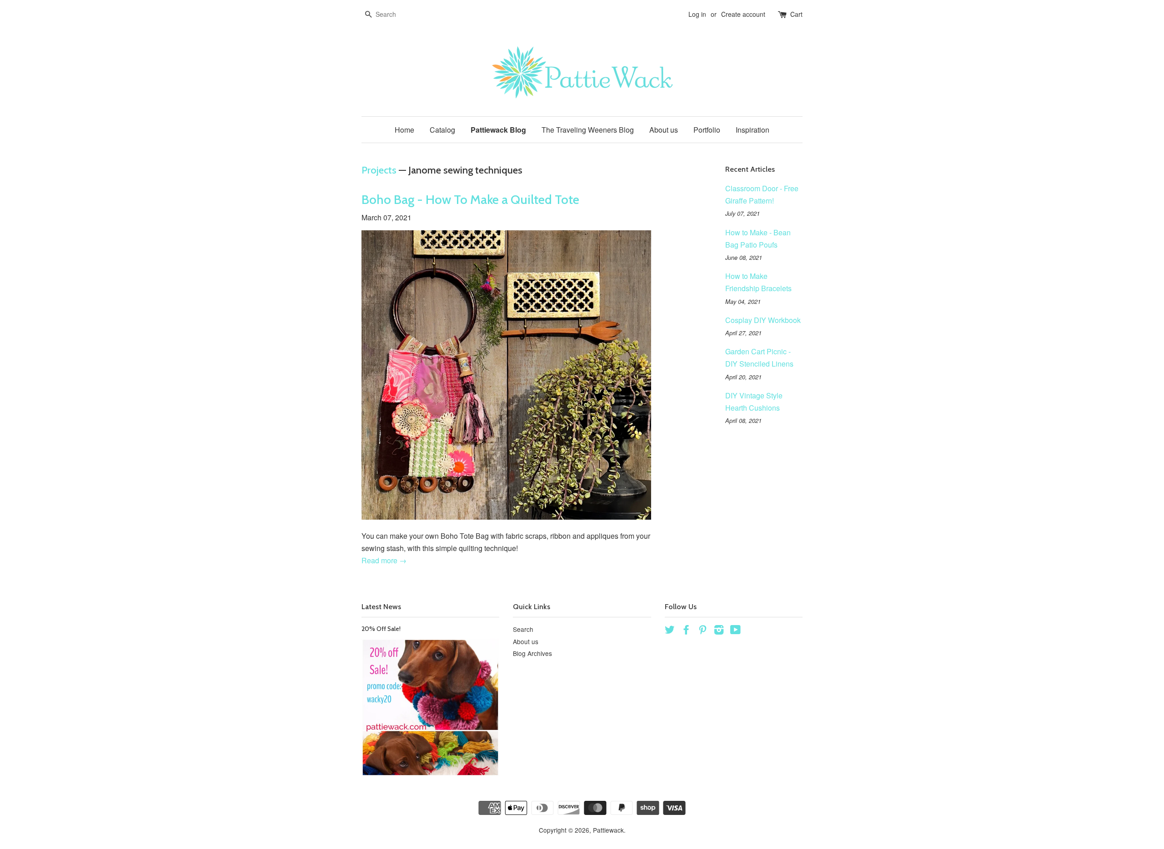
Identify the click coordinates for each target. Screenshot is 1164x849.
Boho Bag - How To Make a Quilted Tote (470, 199)
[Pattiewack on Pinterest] (702, 631)
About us (663, 129)
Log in (697, 14)
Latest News (381, 606)
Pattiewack (608, 829)
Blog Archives (532, 653)
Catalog (442, 129)
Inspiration (752, 129)
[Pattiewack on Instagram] (719, 631)
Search (523, 629)
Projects (378, 170)
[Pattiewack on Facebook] (686, 631)
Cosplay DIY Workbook (763, 320)
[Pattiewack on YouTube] (735, 631)
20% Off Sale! (381, 628)
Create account (743, 14)
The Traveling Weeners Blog (588, 129)
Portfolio (706, 129)
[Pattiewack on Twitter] (670, 631)
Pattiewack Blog (498, 129)
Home (404, 129)
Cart (796, 14)
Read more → (383, 560)
